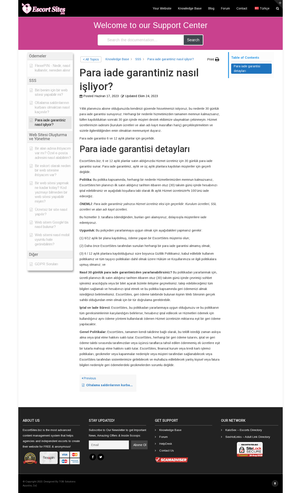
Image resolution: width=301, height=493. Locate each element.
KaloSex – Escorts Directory (243, 430)
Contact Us (166, 450)
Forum (225, 8)
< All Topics (91, 59)
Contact (241, 8)
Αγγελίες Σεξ (30, 485)
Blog (211, 8)
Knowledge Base (190, 8)
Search (193, 40)
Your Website (162, 8)
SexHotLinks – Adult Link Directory (247, 436)
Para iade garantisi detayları (247, 68)
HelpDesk (165, 443)
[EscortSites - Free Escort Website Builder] (43, 8)
